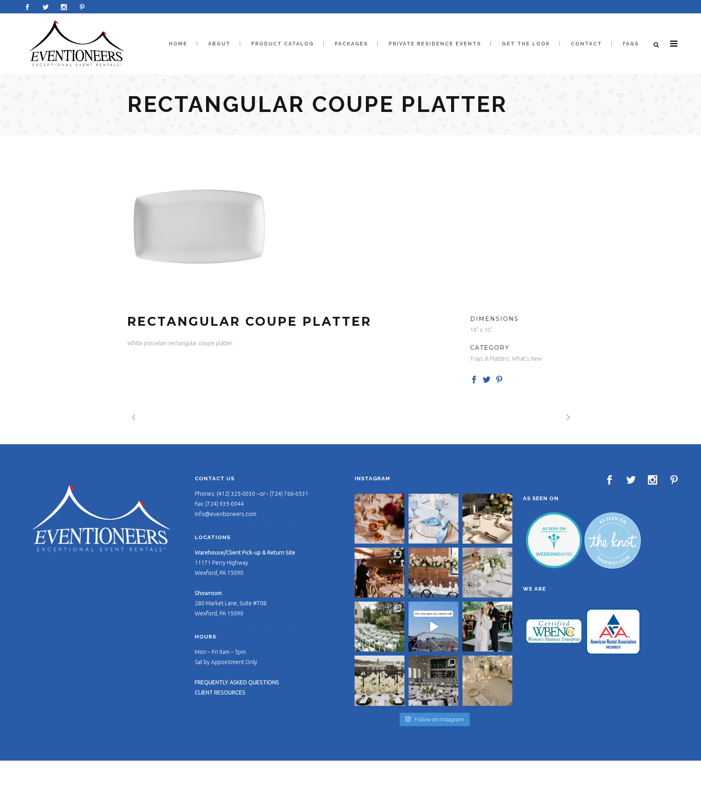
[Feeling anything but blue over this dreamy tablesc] (433, 519)
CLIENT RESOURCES (220, 692)
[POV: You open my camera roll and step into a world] (433, 627)
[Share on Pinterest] (499, 379)
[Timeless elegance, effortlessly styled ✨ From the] (487, 573)
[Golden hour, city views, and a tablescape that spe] (379, 680)
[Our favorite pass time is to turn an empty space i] (487, 627)
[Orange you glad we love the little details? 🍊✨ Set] (379, 519)
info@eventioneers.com (225, 514)
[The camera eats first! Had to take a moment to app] (487, 680)
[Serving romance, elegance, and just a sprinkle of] (433, 573)
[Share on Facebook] (474, 379)
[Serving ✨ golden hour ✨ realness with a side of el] (487, 519)
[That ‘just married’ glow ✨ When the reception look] (379, 573)
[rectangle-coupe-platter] (198, 224)
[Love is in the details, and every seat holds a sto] (379, 627)
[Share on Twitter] (486, 379)
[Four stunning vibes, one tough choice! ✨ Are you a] (433, 680)
